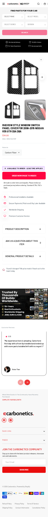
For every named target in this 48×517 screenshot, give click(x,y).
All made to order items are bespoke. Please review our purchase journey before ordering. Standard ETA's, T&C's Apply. (22, 185)
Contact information (22, 508)
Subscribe (24, 470)
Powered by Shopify (23, 487)
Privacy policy (19, 504)
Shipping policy (7, 508)
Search (24, 32)
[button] (3, 4)
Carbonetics (12, 487)
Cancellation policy (38, 508)
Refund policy (7, 504)
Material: (5, 147)
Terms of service (33, 504)
